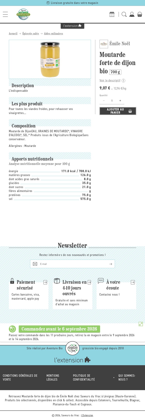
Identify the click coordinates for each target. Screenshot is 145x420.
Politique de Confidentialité (84, 378)
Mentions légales (53, 378)
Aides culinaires (53, 33)
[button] (5, 14)
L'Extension (87, 415)
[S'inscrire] (108, 263)
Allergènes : (16, 146)
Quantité (104, 95)
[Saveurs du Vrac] (23, 14)
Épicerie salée (30, 33)
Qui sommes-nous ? (126, 378)
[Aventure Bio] (72, 348)
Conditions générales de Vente (20, 378)
